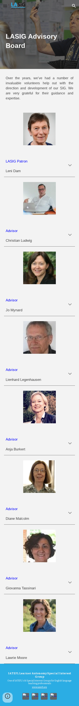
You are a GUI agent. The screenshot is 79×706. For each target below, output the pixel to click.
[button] (5, 6)
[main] (39, 34)
